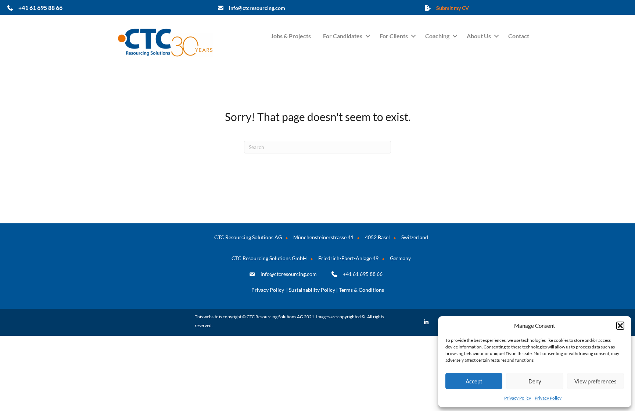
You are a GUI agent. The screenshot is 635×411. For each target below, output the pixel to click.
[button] (620, 325)
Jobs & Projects (291, 35)
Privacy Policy (517, 398)
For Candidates (342, 35)
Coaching (437, 35)
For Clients (394, 35)
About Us (479, 35)
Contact (518, 35)
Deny (534, 381)
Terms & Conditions (361, 290)
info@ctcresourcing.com (289, 274)
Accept (474, 381)
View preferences (595, 381)
